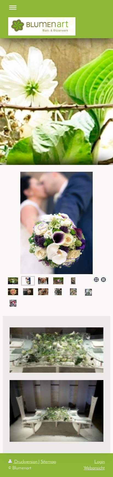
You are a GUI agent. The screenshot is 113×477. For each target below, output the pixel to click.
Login (99, 462)
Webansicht (94, 468)
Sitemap (48, 462)
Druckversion (25, 462)
